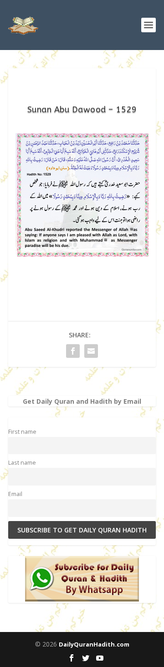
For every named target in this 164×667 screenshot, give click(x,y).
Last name (22, 462)
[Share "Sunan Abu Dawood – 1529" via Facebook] (73, 351)
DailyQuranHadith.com (94, 644)
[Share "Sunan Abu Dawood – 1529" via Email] (91, 351)
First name (22, 432)
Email (15, 494)
